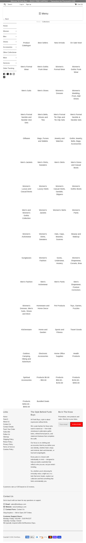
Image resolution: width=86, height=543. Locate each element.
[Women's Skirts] (59, 200)
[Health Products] (76, 343)
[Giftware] (26, 128)
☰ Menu (43, 13)
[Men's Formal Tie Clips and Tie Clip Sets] (59, 104)
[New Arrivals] (59, 33)
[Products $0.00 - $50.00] (43, 367)
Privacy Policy (8, 444)
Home (38, 22)
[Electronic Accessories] (43, 343)
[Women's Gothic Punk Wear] (76, 56)
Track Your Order (9, 429)
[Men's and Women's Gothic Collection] (26, 200)
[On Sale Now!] (76, 33)
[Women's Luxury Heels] (43, 176)
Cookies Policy (8, 449)
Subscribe (6, 432)
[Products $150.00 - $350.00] (76, 367)
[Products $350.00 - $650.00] (26, 391)
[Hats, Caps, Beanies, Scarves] (59, 224)
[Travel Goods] (76, 319)
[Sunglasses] (26, 248)
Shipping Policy (8, 439)
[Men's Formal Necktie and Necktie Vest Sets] (26, 104)
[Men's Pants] (59, 272)
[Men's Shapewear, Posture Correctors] (76, 272)
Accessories (10, 47)
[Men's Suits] (26, 80)
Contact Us (7, 424)
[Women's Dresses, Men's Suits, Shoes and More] (26, 295)
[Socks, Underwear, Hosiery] (59, 248)
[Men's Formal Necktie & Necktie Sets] (76, 104)
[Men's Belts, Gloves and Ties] (43, 104)
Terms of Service (9, 447)
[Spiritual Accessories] (26, 367)
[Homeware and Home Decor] (43, 295)
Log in (22, 4)
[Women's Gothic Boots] (76, 176)
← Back (6, 19)
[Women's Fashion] (43, 248)
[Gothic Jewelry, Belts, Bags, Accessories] (76, 128)
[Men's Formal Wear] (26, 56)
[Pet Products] (59, 295)
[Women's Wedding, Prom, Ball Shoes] (76, 80)
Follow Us (6, 434)
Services (10, 63)
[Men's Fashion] (26, 272)
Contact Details (8, 427)
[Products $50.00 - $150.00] (59, 367)
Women (10, 31)
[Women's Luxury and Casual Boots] (26, 176)
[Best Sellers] (43, 33)
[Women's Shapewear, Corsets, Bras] (76, 248)
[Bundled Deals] (43, 391)
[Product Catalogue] (26, 33)
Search (5, 419)
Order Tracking (8, 68)
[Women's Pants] (76, 200)
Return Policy (7, 442)
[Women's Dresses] (59, 80)
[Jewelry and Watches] (59, 128)
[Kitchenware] (26, 319)
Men (10, 36)
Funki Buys (17, 537)
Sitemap (6, 437)
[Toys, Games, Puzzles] (76, 295)
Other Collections (10, 52)
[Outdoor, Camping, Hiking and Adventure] (26, 343)
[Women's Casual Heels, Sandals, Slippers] (59, 176)
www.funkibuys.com (19, 507)
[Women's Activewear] (26, 224)
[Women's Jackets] (43, 200)
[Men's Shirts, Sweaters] (43, 152)
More (10, 58)
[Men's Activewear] (43, 272)
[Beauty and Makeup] (76, 224)
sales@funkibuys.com (18, 504)
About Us (6, 422)
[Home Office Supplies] (59, 343)
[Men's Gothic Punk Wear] (43, 56)
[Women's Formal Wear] (59, 56)
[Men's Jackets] (26, 152)
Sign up (28, 4)
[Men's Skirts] (59, 152)
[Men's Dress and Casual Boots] (76, 152)
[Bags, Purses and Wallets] (43, 128)
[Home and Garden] (43, 319)
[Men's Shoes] (43, 80)
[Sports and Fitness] (59, 319)
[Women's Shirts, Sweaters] (43, 224)
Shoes (10, 42)
